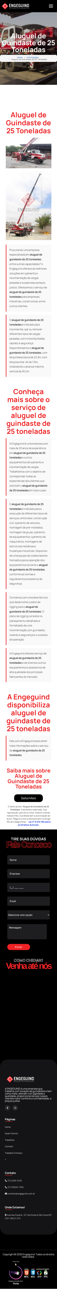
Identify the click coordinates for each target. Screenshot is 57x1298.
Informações (32, 57)
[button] (51, 6)
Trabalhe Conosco (13, 1152)
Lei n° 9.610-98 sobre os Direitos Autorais (34, 823)
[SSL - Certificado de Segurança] (46, 1273)
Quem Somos (11, 1133)
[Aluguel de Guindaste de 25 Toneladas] (28, 153)
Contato (9, 1146)
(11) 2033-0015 (14, 1180)
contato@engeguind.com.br (21, 1193)
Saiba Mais (28, 798)
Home (19, 57)
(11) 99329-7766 (15, 1187)
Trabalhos (9, 1139)
